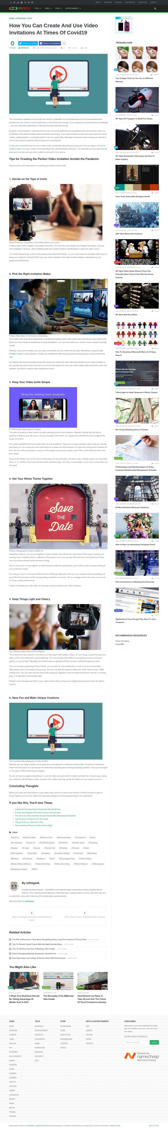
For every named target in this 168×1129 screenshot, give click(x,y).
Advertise (142, 2)
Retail (12, 1108)
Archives (108, 2)
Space (63, 1048)
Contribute (130, 2)
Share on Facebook (51, 43)
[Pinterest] (29, 2)
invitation (46, 853)
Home (37, 1043)
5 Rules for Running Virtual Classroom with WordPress (37, 809)
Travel (12, 1112)
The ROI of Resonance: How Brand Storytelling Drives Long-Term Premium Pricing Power (49, 939)
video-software (81, 864)
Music (88, 1039)
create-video (78, 843)
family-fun (50, 848)
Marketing (40, 1048)
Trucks (12, 1116)
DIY (10, 1048)
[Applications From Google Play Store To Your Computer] (137, 600)
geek (87, 848)
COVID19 (64, 843)
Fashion (13, 1065)
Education (65, 1035)
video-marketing (43, 864)
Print (11, 1103)
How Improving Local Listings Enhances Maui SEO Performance (38, 958)
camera (15, 837)
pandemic (28, 859)
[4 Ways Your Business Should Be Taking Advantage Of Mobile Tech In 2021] (24, 981)
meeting (15, 859)
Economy (13, 1052)
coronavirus (17, 843)
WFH (35, 869)
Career (12, 1035)
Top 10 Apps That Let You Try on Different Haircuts (134, 80)
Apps (11, 1026)
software (41, 859)
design (15, 848)
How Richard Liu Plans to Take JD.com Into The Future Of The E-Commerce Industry (91, 999)
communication (64, 837)
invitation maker (15, 354)
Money (12, 1099)
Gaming (12, 1073)
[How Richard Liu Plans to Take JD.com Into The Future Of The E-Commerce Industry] (92, 981)
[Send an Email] (22, 2)
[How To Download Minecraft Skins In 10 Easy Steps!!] (137, 333)
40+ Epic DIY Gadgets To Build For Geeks (134, 119)
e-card (26, 848)
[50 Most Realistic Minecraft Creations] (137, 488)
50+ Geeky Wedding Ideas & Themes (132, 430)
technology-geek (67, 859)
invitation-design (62, 853)
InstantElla (120, 644)
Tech (37, 8)
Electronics (15, 1056)
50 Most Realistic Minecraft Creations (132, 507)
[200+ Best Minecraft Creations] (137, 215)
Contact (154, 2)
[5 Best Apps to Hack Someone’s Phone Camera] (137, 373)
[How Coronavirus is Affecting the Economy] (137, 563)
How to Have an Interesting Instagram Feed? (135, 544)
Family (12, 1061)
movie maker (78, 764)
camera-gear (30, 837)
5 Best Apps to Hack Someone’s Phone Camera (137, 392)
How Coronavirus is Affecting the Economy (135, 582)
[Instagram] (33, 2)
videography (98, 864)
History (13, 1086)
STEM (57, 8)
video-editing (85, 859)
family (37, 848)
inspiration (32, 853)
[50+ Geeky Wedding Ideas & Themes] (137, 411)
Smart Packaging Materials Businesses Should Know (34, 953)
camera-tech (46, 837)
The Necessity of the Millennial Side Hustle (58, 997)
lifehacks (79, 853)
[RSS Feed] (26, 2)
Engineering (66, 1039)
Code (62, 1031)
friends (76, 848)
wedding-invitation (19, 869)
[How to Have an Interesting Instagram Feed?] (137, 526)
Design (12, 1043)
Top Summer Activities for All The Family (31, 819)
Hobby (12, 1091)
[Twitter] (15, 2)
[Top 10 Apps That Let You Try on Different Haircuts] (137, 59)
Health (12, 1082)
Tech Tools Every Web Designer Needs (133, 196)
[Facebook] (11, 2)
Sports (89, 1043)
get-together (17, 853)
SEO (36, 1061)
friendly (64, 848)
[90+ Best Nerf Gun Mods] (137, 296)
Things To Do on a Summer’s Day (29, 822)
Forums (118, 2)
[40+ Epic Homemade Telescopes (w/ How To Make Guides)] (137, 137)
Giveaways (40, 1039)
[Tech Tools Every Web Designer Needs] (137, 177)
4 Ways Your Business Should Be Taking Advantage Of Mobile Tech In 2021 (24, 999)
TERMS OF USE (114, 1126)
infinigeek (24, 48)
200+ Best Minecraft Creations (129, 234)
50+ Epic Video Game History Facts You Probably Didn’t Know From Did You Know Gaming (134, 274)
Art (87, 1026)
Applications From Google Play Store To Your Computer (136, 620)
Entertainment (72, 8)
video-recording (62, 864)
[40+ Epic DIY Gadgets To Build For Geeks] (137, 100)
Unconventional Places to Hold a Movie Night (33, 825)
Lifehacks (20, 18)
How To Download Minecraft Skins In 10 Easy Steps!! (136, 353)
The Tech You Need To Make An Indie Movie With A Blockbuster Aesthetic (45, 816)
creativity (94, 843)
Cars (11, 1039)
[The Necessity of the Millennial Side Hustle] (58, 981)
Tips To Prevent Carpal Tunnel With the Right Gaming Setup (37, 944)
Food (11, 1069)
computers (81, 837)
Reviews (39, 1052)
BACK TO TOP (154, 1126)
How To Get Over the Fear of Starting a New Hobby (33, 949)
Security (39, 1056)
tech (53, 859)
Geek (47, 8)
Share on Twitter (30, 43)
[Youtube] (18, 2)
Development (41, 1031)
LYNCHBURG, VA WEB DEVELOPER (37, 1126)
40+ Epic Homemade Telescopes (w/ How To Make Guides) (135, 157)
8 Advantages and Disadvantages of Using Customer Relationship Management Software (136, 468)
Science (64, 1043)
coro (93, 837)
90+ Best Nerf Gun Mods (126, 315)
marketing (92, 853)
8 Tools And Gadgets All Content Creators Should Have (38, 813)
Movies (89, 1035)
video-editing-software (21, 864)
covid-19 (31, 843)
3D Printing (65, 1026)
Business (39, 1026)
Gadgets (39, 1035)
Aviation (13, 1031)
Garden (12, 1078)
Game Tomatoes (122, 641)
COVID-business (47, 843)
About (98, 2)
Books (89, 1031)
